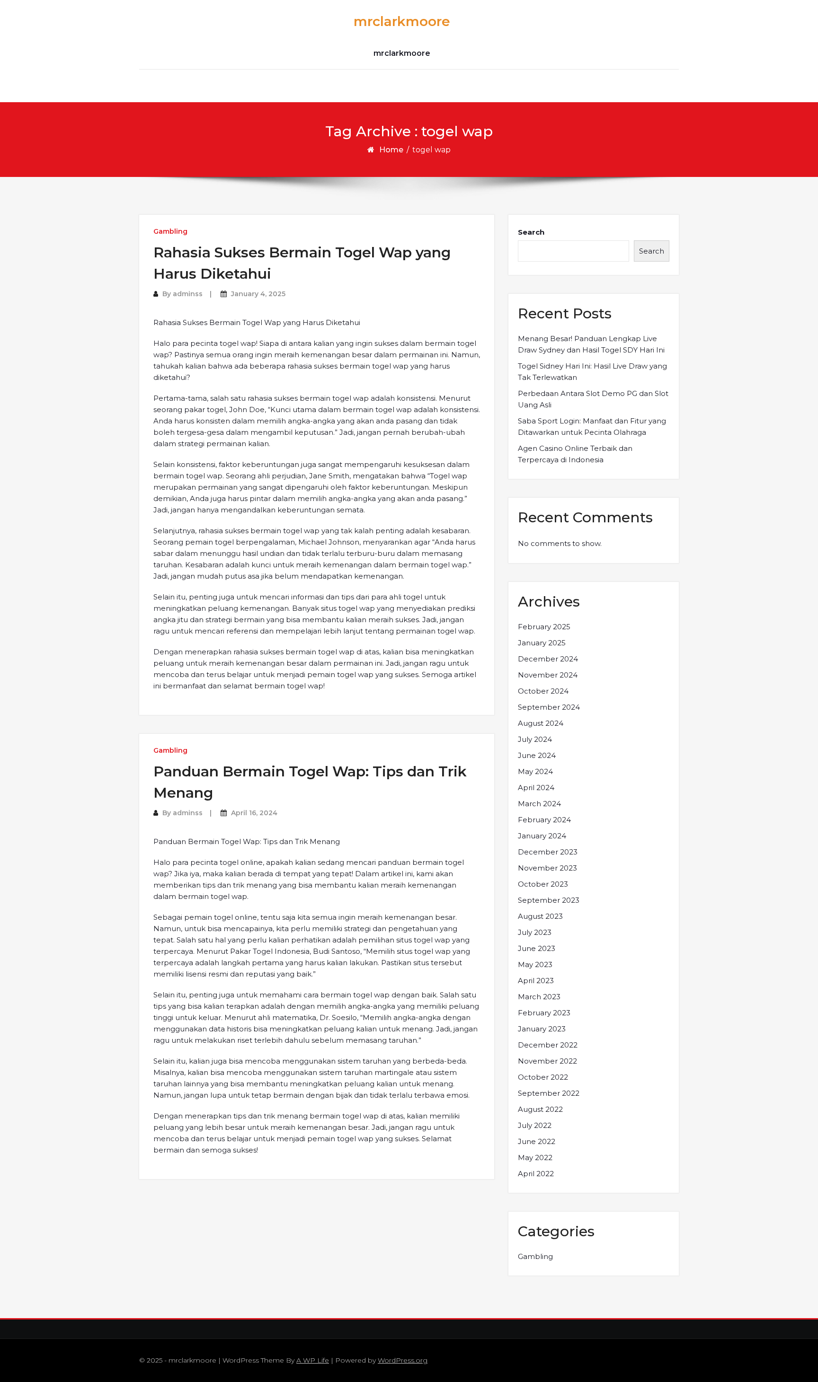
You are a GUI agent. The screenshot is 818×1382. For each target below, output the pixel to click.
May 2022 (535, 1157)
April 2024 (536, 787)
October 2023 (543, 884)
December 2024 (548, 658)
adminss (188, 294)
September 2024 (549, 707)
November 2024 (548, 674)
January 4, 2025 (258, 294)
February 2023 (544, 1012)
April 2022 (536, 1173)
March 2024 (539, 803)
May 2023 (535, 964)
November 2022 (547, 1060)
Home (391, 149)
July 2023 (534, 932)
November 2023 (547, 867)
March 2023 (539, 996)
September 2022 (548, 1093)
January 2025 (542, 642)
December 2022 (548, 1044)
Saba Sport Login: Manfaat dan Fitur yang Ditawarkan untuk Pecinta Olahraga (592, 426)
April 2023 (536, 980)
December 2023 (548, 851)
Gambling (170, 231)
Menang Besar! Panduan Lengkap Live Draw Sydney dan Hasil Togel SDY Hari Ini (591, 344)
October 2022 (543, 1077)
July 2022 (534, 1125)
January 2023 (542, 1028)
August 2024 (540, 723)
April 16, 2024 (254, 813)
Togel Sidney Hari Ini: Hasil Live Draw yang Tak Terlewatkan (592, 371)
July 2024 (535, 739)
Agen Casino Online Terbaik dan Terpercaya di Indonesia (575, 454)
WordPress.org (402, 1360)
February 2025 (544, 626)
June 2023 (536, 948)
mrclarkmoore (402, 21)
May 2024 (535, 771)
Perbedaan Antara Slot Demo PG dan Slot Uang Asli (593, 399)
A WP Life (312, 1360)
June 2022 (536, 1141)
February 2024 (544, 819)
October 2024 (543, 691)
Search (531, 232)
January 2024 (542, 835)
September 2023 (548, 900)
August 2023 (540, 916)
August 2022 (540, 1109)
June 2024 (537, 755)
